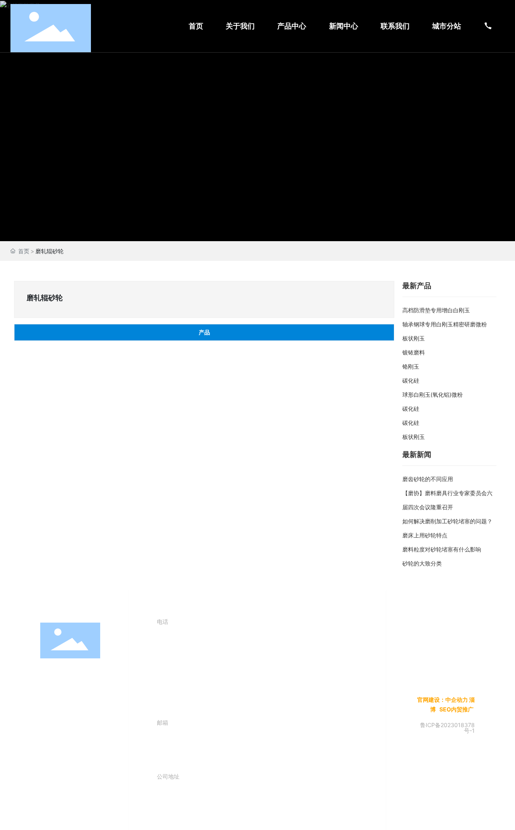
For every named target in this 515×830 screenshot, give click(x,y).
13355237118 (201, 689)
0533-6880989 (211, 643)
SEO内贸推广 (457, 709)
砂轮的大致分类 (422, 563)
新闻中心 (77, 679)
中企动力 (456, 699)
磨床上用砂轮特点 (424, 535)
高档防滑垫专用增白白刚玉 (436, 310)
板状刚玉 (413, 338)
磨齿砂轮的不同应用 (427, 478)
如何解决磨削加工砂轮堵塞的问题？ (447, 521)
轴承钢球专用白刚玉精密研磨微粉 (444, 324)
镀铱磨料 (413, 352)
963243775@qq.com (232, 744)
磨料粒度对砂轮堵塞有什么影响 (441, 549)
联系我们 (77, 699)
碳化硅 (410, 380)
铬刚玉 (410, 366)
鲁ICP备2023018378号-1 (447, 727)
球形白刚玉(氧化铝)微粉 (432, 394)
